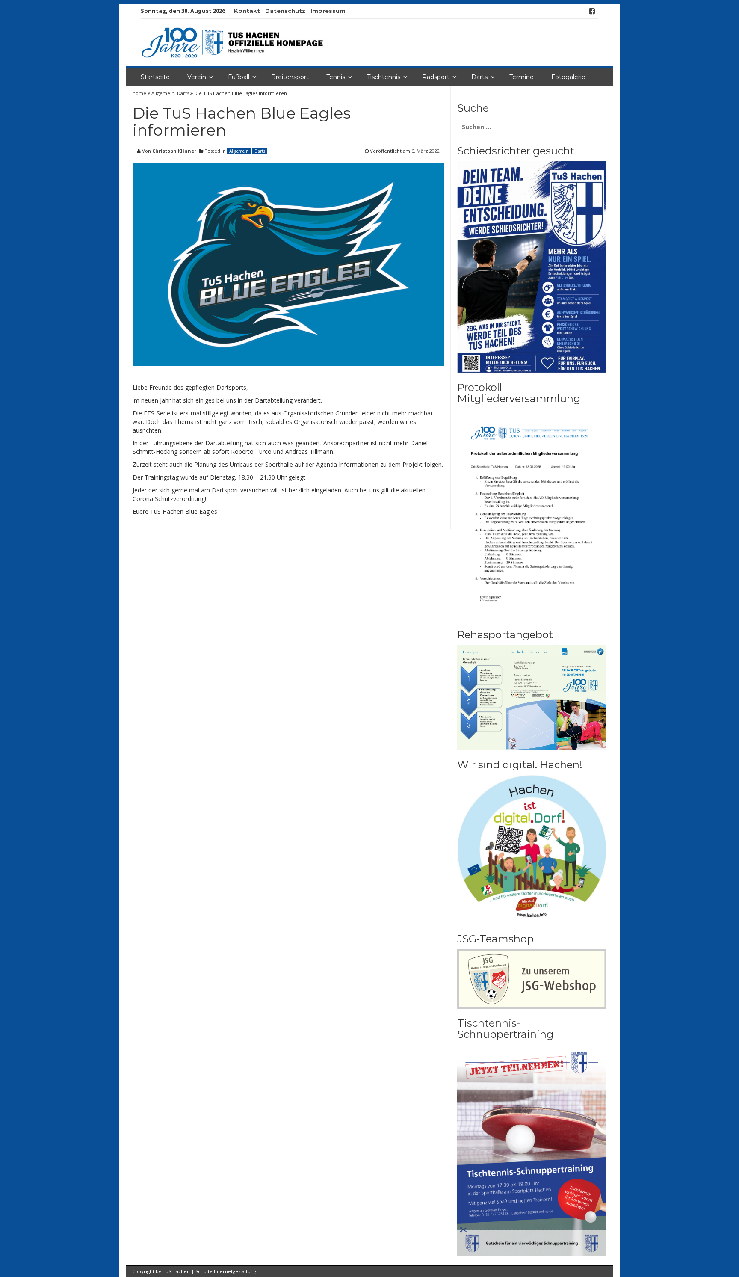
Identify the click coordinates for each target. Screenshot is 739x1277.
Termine (521, 77)
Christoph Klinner (174, 151)
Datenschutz (285, 10)
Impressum (328, 10)
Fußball (238, 77)
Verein (196, 77)
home (140, 93)
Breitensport (290, 77)
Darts (479, 77)
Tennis (335, 77)
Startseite (155, 77)
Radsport (435, 77)
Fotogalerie (568, 77)
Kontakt (247, 10)
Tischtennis (383, 77)
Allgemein (162, 93)
